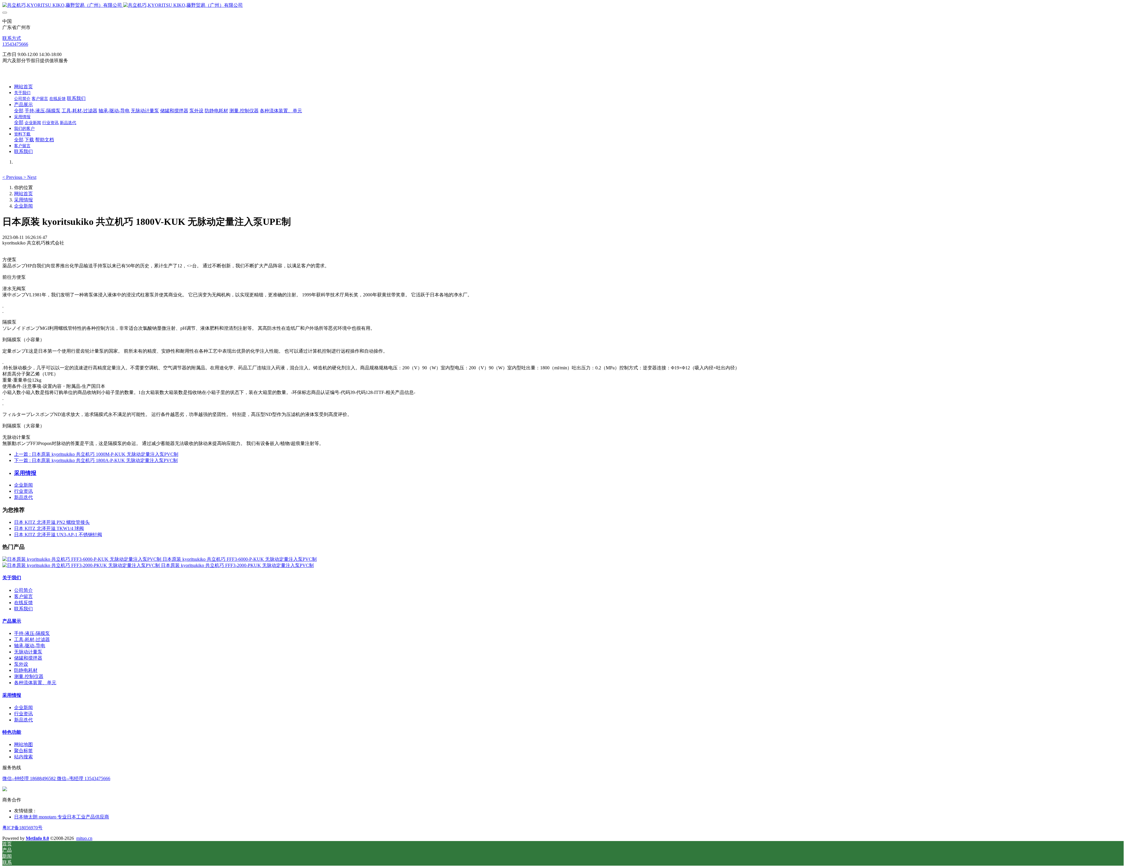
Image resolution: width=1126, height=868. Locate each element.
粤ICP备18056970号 (22, 827)
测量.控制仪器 (28, 676)
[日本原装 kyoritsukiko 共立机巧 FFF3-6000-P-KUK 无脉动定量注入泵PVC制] (82, 559)
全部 (18, 110)
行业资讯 (23, 491)
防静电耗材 (26, 670)
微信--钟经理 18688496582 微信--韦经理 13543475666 (56, 778)
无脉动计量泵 (28, 651)
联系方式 (11, 38)
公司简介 (23, 590)
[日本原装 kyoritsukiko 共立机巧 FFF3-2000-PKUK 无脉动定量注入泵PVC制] (81, 565)
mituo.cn (84, 838)
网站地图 (23, 744)
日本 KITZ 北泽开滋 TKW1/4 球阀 (49, 528)
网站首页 (23, 86)
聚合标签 (23, 750)
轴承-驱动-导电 (29, 645)
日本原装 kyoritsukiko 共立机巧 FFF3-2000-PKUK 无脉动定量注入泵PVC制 (237, 565)
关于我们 (11, 577)
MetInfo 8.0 (37, 838)
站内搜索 (23, 756)
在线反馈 (23, 602)
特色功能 (11, 732)
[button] (12, 177)
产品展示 (11, 621)
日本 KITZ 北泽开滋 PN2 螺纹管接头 (52, 522)
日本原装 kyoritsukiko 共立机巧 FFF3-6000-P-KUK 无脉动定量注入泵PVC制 (239, 559)
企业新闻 (23, 205)
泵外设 (21, 664)
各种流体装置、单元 (35, 682)
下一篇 (96, 460)
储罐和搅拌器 (28, 657)
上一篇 (96, 454)
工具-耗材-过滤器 (32, 639)
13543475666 (15, 44)
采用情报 (23, 199)
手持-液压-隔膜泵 (32, 633)
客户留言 (23, 596)
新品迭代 (23, 497)
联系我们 (23, 608)
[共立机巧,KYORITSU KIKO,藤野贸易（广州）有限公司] (563, 5)
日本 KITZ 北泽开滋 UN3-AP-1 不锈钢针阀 (58, 534)
